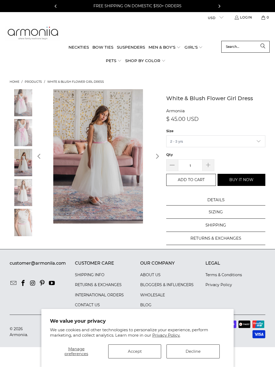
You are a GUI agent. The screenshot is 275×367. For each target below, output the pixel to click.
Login (246, 17)
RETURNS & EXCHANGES (98, 284)
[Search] (263, 47)
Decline (193, 351)
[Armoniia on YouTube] (52, 283)
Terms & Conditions (223, 274)
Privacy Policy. (166, 335)
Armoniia (175, 110)
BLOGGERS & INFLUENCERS (167, 284)
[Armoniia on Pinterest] (42, 283)
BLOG (145, 305)
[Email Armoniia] (14, 283)
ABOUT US (150, 274)
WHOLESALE (152, 295)
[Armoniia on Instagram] (33, 283)
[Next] (219, 6)
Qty (169, 154)
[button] (165, 47)
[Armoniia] (32, 33)
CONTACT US (87, 305)
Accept (135, 351)
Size (169, 131)
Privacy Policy (218, 284)
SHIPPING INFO (89, 274)
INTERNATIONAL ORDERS (99, 295)
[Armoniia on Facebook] (23, 283)
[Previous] (56, 6)
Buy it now (241, 179)
